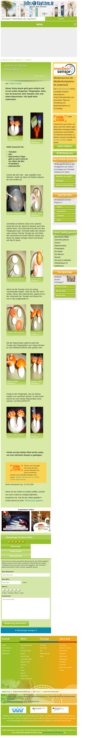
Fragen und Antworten (26, 678)
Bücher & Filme (63, 650)
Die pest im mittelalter (62, 260)
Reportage (44, 639)
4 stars (15, 590)
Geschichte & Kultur (25, 650)
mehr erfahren (64, 146)
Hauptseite (19, 60)
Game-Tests (62, 664)
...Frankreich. (61, 211)
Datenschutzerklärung (21, 692)
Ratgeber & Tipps (25, 661)
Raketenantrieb (60, 246)
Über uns (36, 692)
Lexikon (22, 648)
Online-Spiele (62, 645)
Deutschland (43, 648)
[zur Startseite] (39, 5)
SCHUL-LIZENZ (60, 140)
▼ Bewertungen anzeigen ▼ (26, 630)
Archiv (41, 656)
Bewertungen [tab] (16, 546)
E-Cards (61, 670)
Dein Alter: (6, 579)
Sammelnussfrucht (61, 240)
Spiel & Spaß (64, 639)
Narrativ (57, 257)
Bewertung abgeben (34, 500)
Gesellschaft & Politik (26, 659)
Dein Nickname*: (8, 571)
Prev (4, 521)
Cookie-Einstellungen (50, 692)
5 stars (19, 590)
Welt (41, 650)
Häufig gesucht (6, 650)
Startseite (6, 639)
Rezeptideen (62, 661)
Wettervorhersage (45, 653)
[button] (61, 19)
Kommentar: (6, 596)
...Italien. (59, 207)
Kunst (22, 667)
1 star (4, 590)
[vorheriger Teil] (34, 76)
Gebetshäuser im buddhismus (61, 264)
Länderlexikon (24, 675)
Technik (22, 670)
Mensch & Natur (24, 656)
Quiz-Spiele (62, 653)
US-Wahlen (43, 645)
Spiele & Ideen (63, 656)
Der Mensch (59, 254)
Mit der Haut (60, 295)
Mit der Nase (61, 291)
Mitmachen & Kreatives (65, 648)
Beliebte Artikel (5, 653)
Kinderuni (22, 673)
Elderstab (59, 181)
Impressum (6, 692)
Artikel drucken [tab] (16, 551)
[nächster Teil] (46, 76)
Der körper (58, 251)
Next (48, 521)
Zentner (57, 243)
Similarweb (35, 701)
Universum (23, 664)
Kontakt (4, 645)
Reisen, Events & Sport (65, 667)
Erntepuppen (59, 248)
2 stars (7, 590)
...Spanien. (60, 215)
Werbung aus (66, 153)
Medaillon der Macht (64, 176)
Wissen (23, 639)
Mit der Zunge (61, 286)
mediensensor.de (63, 89)
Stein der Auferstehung (64, 185)
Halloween (28, 60)
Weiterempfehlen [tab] (15, 556)
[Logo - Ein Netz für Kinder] (17, 710)
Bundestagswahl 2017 (26, 645)
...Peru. (58, 220)
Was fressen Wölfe (61, 237)
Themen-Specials (6, 648)
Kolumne (22, 653)
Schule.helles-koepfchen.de (53, 732)
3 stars (11, 590)
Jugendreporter (63, 659)
